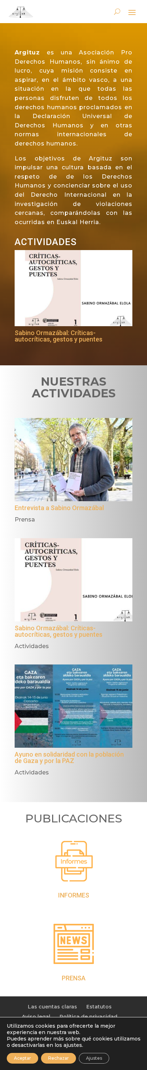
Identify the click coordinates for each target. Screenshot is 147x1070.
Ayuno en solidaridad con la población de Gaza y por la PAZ (69, 757)
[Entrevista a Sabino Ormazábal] (73, 459)
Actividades (32, 646)
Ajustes (94, 1058)
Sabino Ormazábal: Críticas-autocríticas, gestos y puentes (58, 336)
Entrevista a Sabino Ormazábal (59, 508)
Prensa (25, 519)
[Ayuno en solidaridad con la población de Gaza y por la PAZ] (73, 706)
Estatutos (99, 1006)
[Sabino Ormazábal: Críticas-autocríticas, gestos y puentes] (73, 288)
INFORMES (73, 895)
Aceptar (22, 1058)
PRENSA (74, 978)
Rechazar (58, 1058)
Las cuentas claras (52, 1006)
